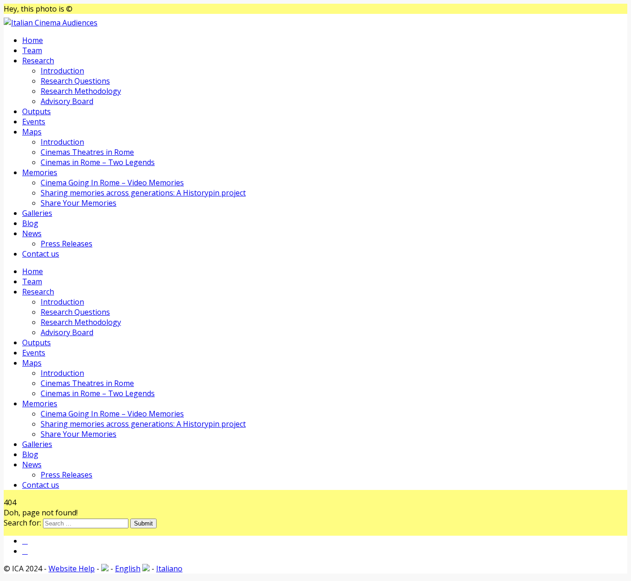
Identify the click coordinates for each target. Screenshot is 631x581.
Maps (32, 132)
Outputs (36, 111)
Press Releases (66, 244)
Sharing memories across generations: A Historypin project (143, 193)
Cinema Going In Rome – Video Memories (112, 182)
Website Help (72, 568)
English (127, 568)
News (32, 233)
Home (32, 40)
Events (33, 121)
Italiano (169, 568)
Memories (39, 172)
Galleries (37, 213)
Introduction (62, 71)
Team (32, 50)
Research (38, 60)
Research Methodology (81, 91)
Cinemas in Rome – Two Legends (98, 162)
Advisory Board (67, 101)
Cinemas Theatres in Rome (87, 152)
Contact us (40, 254)
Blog (30, 223)
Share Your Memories (78, 203)
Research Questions (75, 81)
